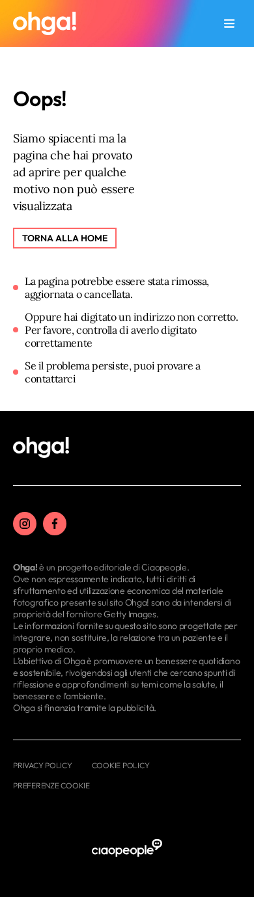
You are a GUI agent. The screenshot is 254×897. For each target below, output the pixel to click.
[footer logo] (41, 448)
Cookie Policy (121, 765)
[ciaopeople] (127, 848)
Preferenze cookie (51, 785)
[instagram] (24, 523)
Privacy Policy (42, 765)
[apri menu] (229, 23)
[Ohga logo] (44, 23)
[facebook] (54, 523)
